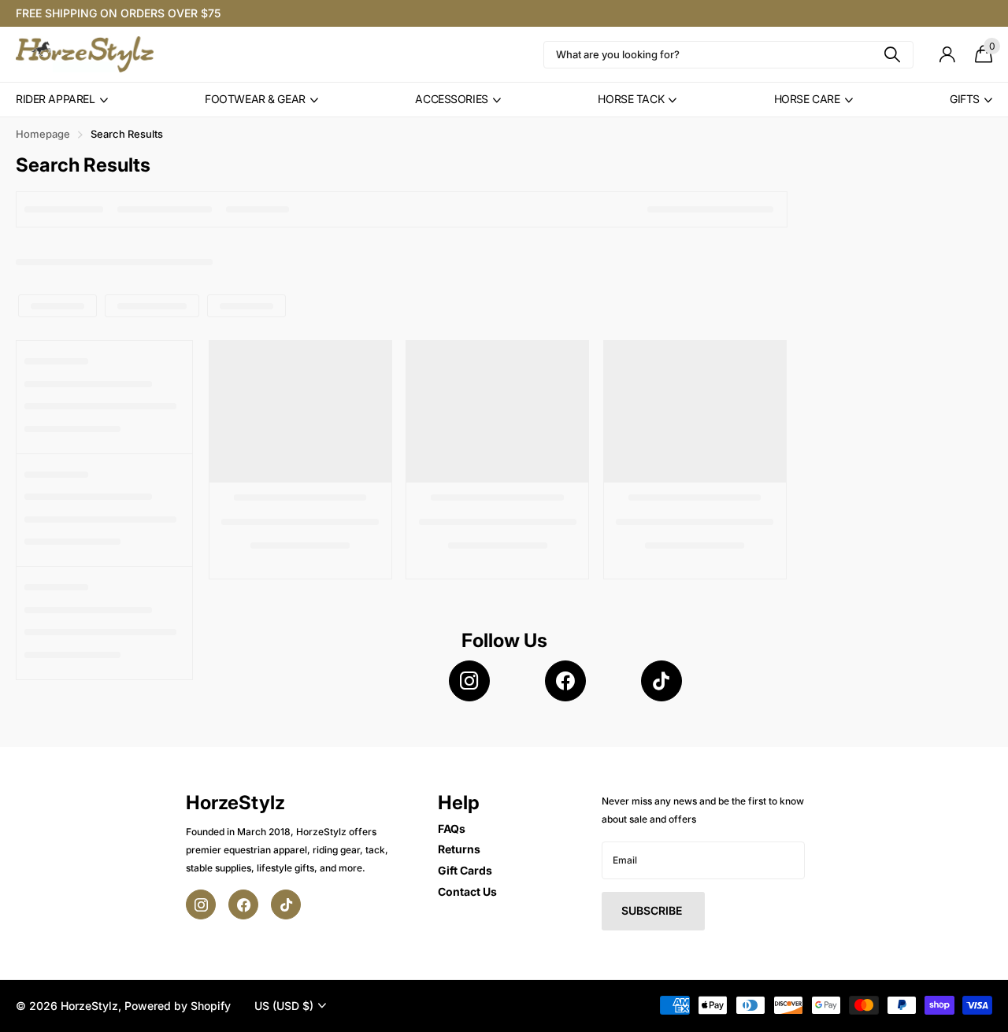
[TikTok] (661, 680)
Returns (459, 849)
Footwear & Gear (255, 98)
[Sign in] (947, 54)
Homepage (43, 134)
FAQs (451, 828)
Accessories (451, 98)
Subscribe (653, 910)
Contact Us (467, 891)
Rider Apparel (55, 98)
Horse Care (807, 98)
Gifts (965, 98)
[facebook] (565, 680)
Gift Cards (465, 870)
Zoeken (892, 54)
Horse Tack (631, 98)
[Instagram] (469, 680)
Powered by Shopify (177, 1005)
